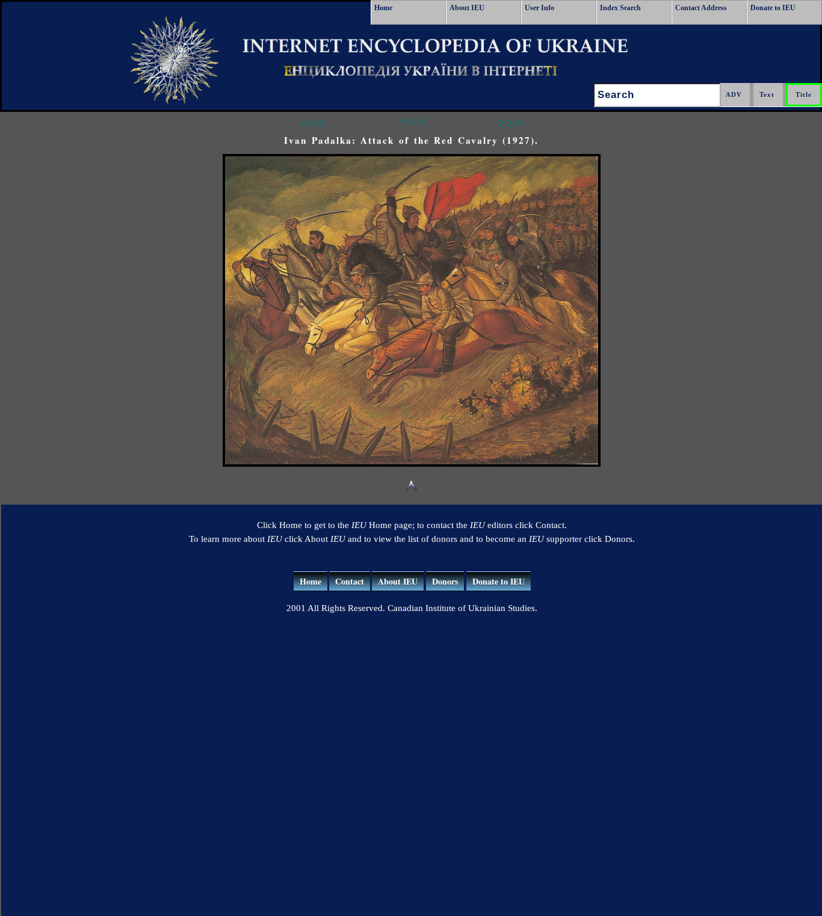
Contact (349, 581)
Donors (445, 581)
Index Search (620, 8)
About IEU (467, 8)
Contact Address (701, 8)
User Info (539, 8)
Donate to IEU (773, 8)
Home (383, 8)
